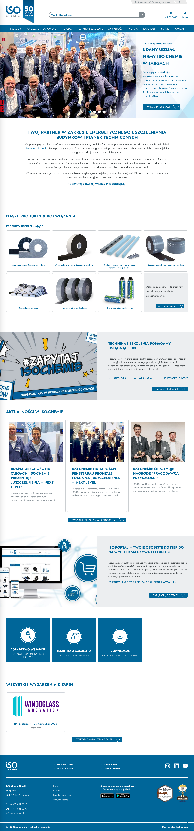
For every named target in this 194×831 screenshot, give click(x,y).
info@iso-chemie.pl (15, 813)
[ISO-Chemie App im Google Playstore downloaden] (123, 796)
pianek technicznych (35, 148)
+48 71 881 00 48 (18, 804)
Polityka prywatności (62, 795)
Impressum (58, 790)
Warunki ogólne (60, 799)
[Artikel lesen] (35, 466)
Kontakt (56, 786)
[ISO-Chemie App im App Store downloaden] (107, 796)
